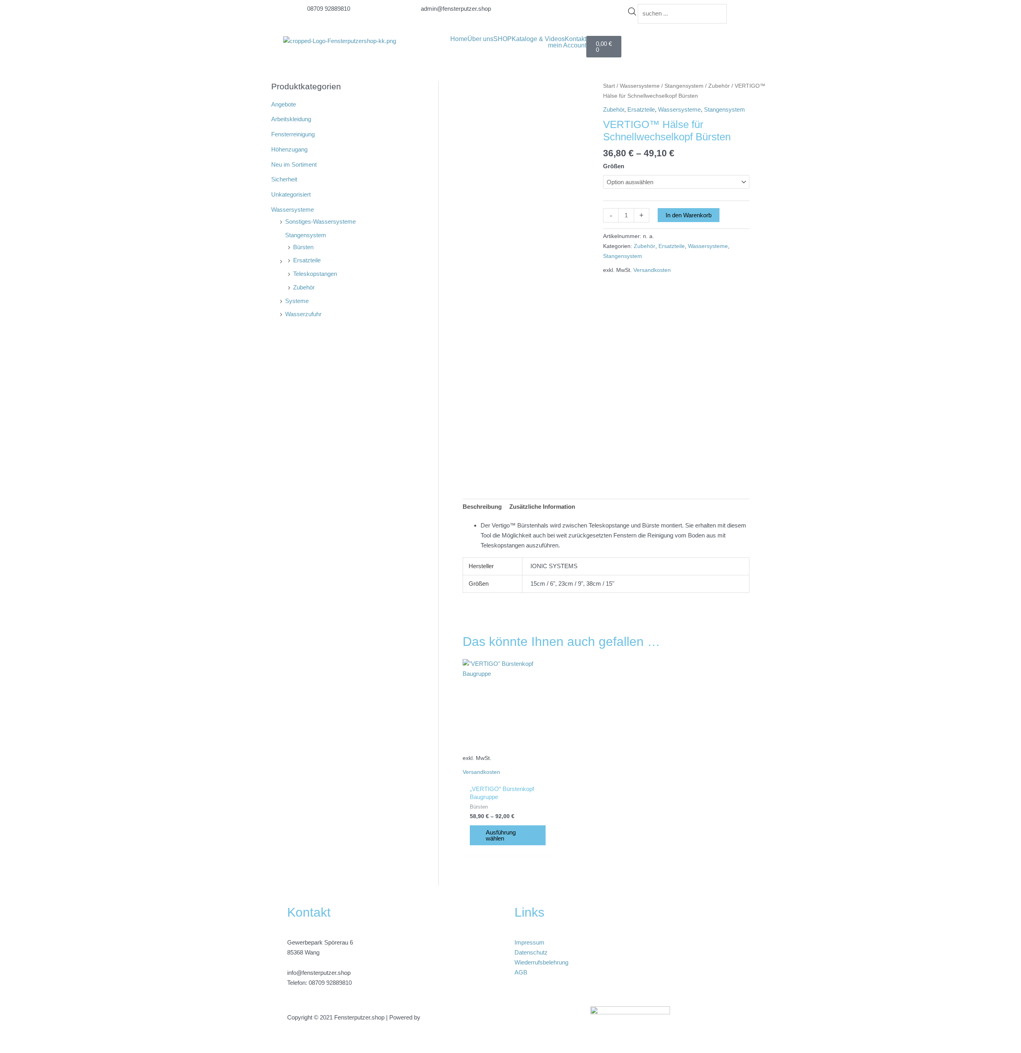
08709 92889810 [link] (330, 982)
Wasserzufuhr (303, 314)
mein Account (567, 45)
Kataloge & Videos (538, 39)
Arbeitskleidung (291, 119)
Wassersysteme (292, 209)
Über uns (480, 39)
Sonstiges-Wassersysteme (320, 221)
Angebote (283, 104)
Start (609, 86)
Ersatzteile (307, 260)
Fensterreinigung (293, 134)
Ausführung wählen (501, 835)
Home (458, 39)
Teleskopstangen (315, 273)
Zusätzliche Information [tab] (542, 506)
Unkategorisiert (291, 194)
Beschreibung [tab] (482, 506)
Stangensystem (305, 235)
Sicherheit (284, 179)
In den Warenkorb (689, 215)
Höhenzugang (289, 149)
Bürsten (303, 247)
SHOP (502, 39)
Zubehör (304, 287)
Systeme (297, 300)
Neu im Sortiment (294, 164)
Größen (613, 166)
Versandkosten (652, 270)
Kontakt (575, 39)
